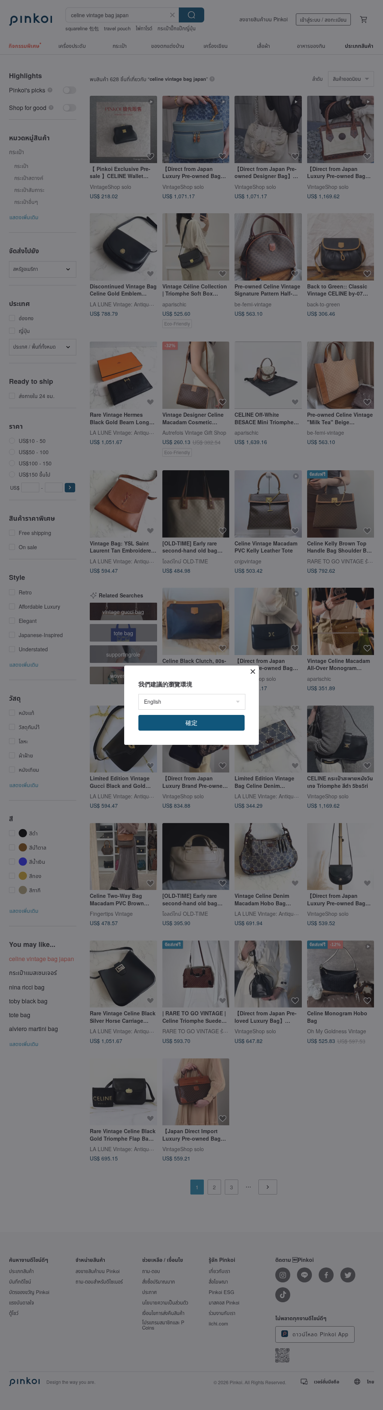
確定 (191, 722)
